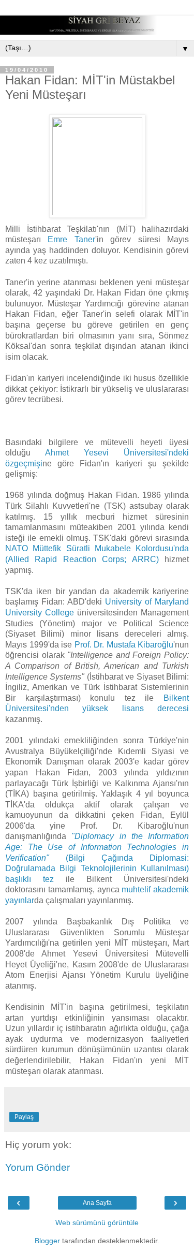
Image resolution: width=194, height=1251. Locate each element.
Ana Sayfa (97, 1202)
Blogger (47, 1241)
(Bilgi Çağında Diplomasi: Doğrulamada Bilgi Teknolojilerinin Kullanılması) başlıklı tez (97, 857)
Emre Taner (71, 239)
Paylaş (24, 1117)
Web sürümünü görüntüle (97, 1222)
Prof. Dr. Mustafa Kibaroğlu (124, 644)
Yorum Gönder (37, 1167)
